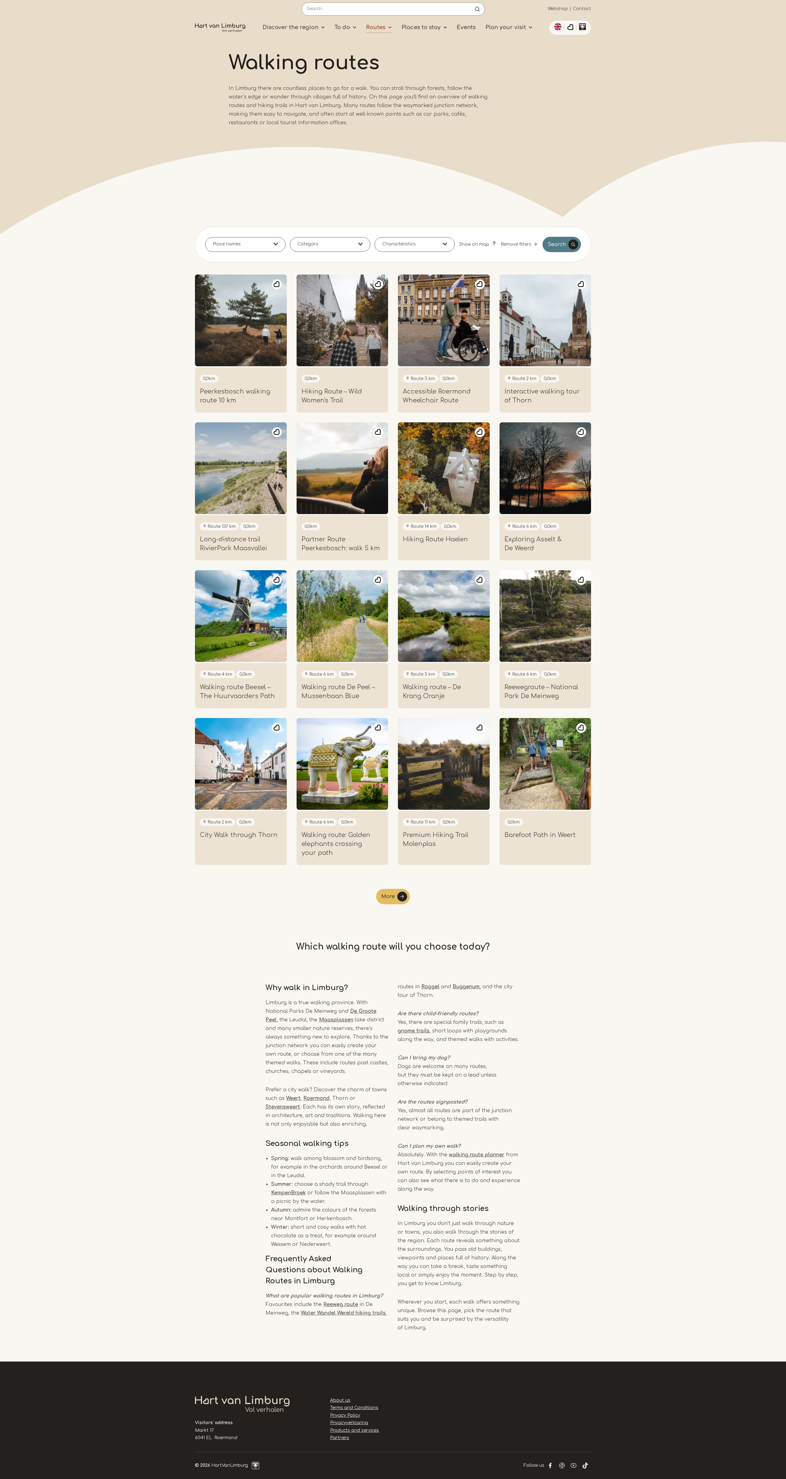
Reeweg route (340, 1304)
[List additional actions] (556, 26)
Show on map (474, 244)
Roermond (316, 1098)
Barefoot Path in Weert (540, 835)
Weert (293, 1098)
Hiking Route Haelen (435, 539)
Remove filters (516, 244)
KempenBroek (288, 1193)
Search (557, 244)
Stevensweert (283, 1107)
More (388, 896)
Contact (582, 8)
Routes (375, 27)
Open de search (477, 9)
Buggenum (466, 986)
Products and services (354, 1430)
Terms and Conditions (354, 1407)
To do (342, 27)
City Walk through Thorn (239, 835)
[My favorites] (570, 28)
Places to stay (421, 27)
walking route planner (476, 1155)
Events (466, 27)
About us (340, 1400)
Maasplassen (336, 1020)
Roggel (430, 986)
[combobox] (245, 244)
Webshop (558, 8)
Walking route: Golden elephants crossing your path (336, 844)
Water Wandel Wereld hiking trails (343, 1313)
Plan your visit (505, 27)
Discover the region (290, 27)
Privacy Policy (345, 1415)
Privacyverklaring (349, 1422)
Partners (339, 1437)
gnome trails (414, 1031)
